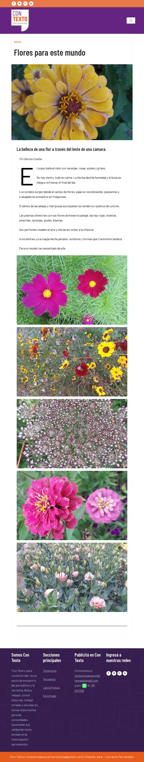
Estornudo (49, 696)
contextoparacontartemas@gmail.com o (87, 680)
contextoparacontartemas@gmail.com (54, 756)
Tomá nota (49, 670)
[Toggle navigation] (131, 20)
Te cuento (49, 679)
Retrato (17, 41)
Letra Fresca (51, 687)
